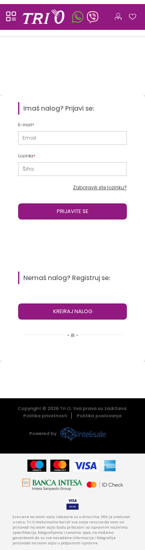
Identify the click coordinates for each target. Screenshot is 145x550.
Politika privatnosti (45, 415)
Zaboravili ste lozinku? (100, 187)
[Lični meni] (118, 14)
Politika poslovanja (99, 415)
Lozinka (25, 156)
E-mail (25, 125)
